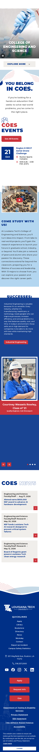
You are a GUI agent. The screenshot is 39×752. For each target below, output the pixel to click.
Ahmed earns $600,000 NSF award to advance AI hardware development (16, 502)
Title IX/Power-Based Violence (20, 723)
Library (19, 625)
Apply (19, 621)
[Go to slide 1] (27, 464)
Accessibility (19, 727)
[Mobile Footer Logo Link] (19, 607)
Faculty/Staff (10, 496)
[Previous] (4, 464)
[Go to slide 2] (30, 464)
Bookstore (19, 628)
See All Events (11, 139)
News (19, 635)
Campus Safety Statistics (19, 648)
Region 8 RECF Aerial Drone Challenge (24, 151)
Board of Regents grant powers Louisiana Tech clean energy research (15, 554)
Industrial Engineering (16, 342)
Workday (20, 638)
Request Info (19, 689)
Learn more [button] (7, 743)
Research (21, 519)
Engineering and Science (16, 494)
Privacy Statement (19, 715)
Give (20, 698)
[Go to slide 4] (35, 464)
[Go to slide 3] (32, 464)
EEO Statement (19, 719)
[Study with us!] (20, 199)
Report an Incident (19, 645)
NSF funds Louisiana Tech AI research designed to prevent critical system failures (16, 528)
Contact (19, 642)
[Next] (9, 464)
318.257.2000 (21, 664)
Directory (19, 631)
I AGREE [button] (19, 748)
